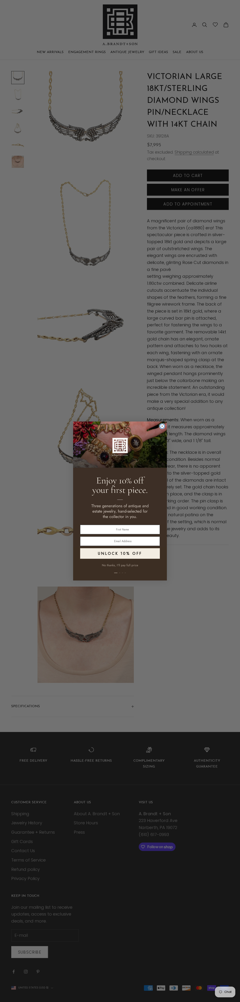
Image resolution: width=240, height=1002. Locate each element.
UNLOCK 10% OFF (120, 553)
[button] (120, 570)
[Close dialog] (162, 426)
